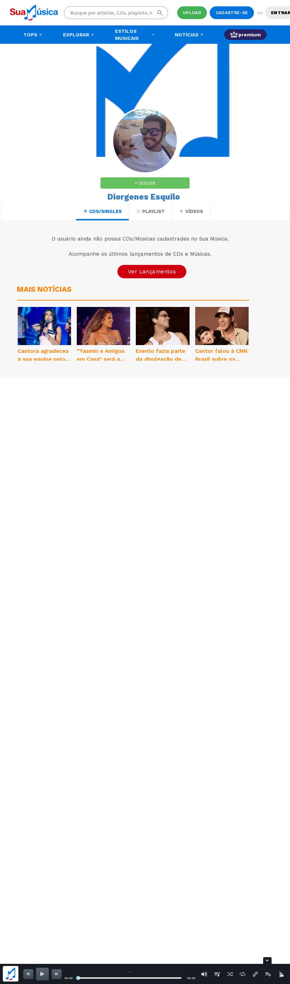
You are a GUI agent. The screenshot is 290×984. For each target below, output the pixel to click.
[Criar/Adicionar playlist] (268, 974)
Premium (249, 34)
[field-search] (160, 13)
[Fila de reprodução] (217, 974)
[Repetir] (242, 974)
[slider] (78, 978)
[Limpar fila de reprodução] (280, 974)
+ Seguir (145, 183)
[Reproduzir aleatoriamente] (230, 974)
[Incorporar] (255, 974)
